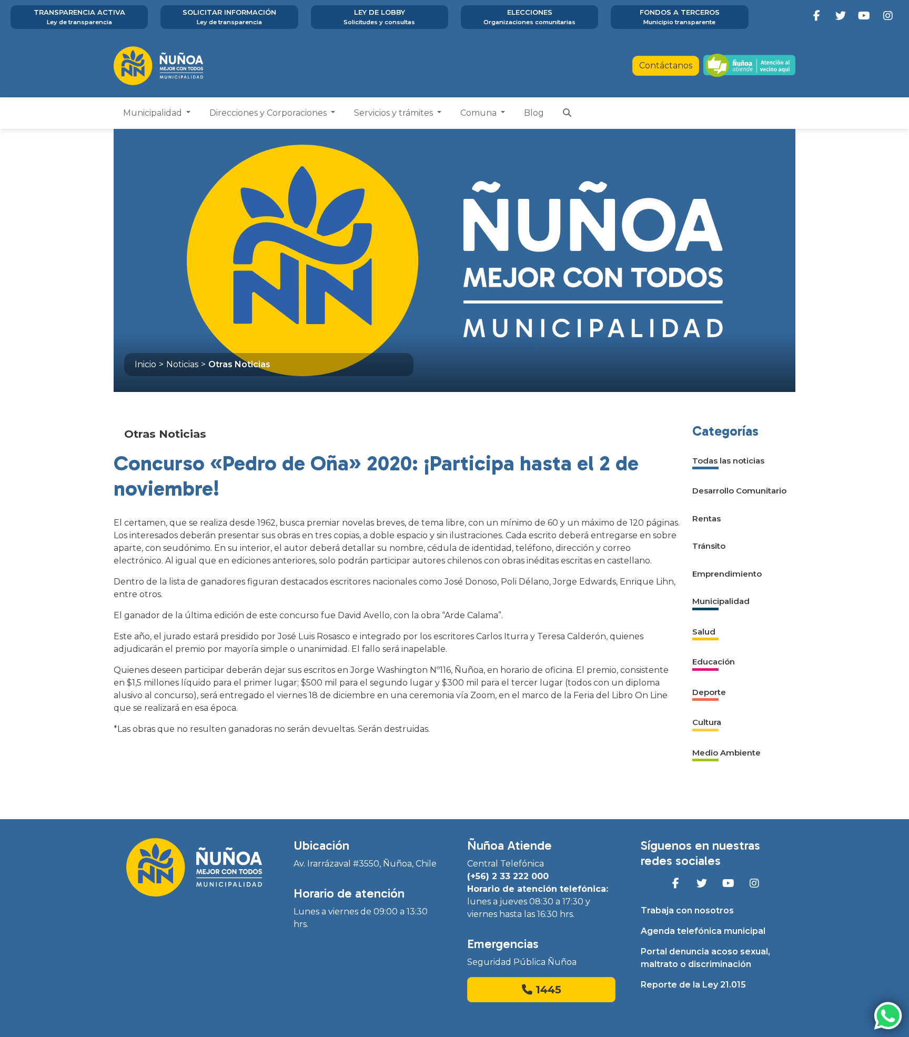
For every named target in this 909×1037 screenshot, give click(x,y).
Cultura (706, 722)
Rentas (706, 518)
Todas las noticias (728, 461)
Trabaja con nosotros (687, 910)
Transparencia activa (79, 17)
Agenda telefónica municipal (703, 931)
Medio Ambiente (726, 753)
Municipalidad (153, 113)
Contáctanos (665, 66)
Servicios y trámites (394, 113)
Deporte (709, 692)
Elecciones (529, 17)
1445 (546, 989)
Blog (534, 113)
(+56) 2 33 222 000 (508, 876)
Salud (703, 632)
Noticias (182, 364)
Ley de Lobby (379, 17)
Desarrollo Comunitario (739, 491)
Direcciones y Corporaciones (269, 113)
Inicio (145, 364)
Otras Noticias (239, 364)
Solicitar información (229, 17)
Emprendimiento (727, 574)
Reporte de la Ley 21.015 (693, 985)
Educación (713, 662)
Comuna (479, 113)
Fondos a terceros (680, 17)
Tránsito (708, 546)
